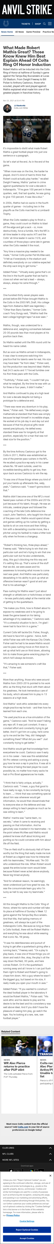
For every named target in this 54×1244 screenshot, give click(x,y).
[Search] (44, 24)
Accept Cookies (27, 1238)
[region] (27, 1207)
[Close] (50, 1175)
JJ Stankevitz (19, 105)
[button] (27, 129)
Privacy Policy (13, 1215)
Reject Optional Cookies (27, 1230)
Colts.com (23, 1127)
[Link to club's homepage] (6, 22)
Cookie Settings (27, 1221)
